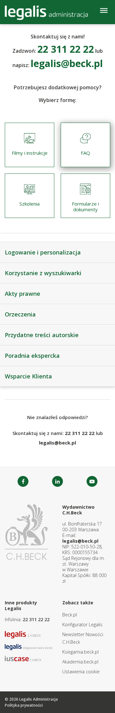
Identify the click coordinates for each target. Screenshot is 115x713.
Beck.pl (69, 615)
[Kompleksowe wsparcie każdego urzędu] (46, 12)
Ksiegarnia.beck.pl (80, 652)
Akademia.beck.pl (80, 662)
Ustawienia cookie (81, 672)
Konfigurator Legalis (82, 624)
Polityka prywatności (24, 705)
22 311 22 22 (36, 619)
